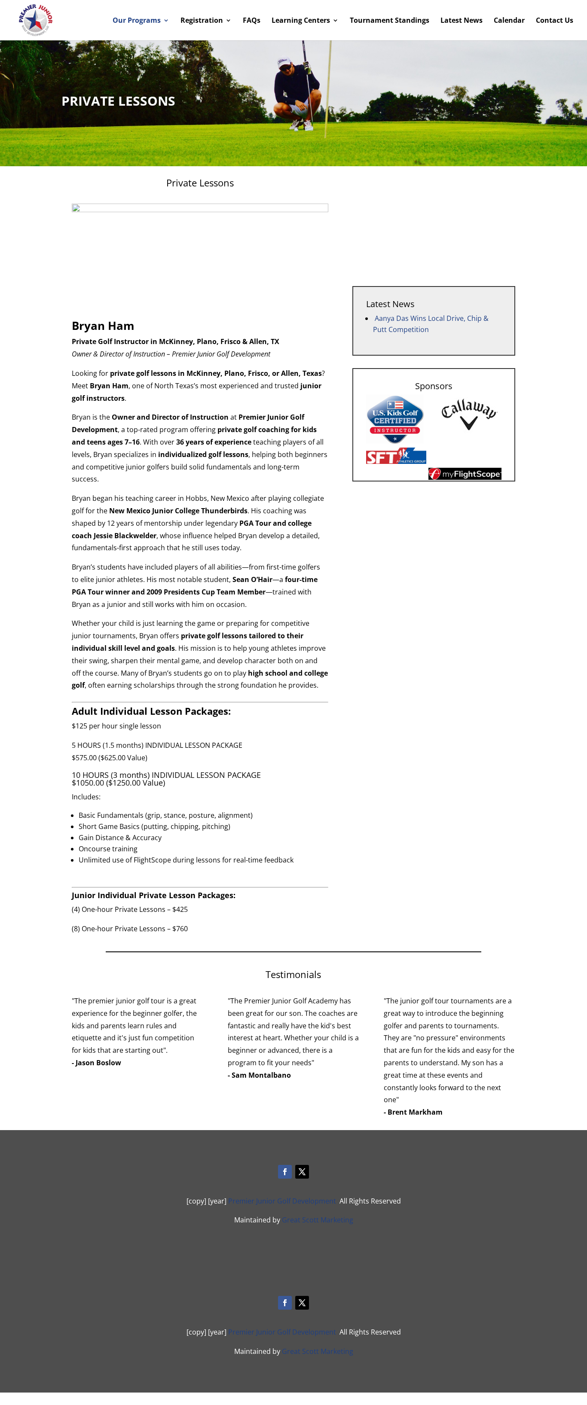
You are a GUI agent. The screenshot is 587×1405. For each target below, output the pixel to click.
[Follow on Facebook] (285, 1172)
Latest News (461, 21)
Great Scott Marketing (317, 1220)
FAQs (251, 21)
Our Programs (137, 21)
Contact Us (554, 21)
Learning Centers (301, 21)
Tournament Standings (389, 21)
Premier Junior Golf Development (282, 1201)
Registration (201, 21)
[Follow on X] (302, 1172)
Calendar (509, 21)
